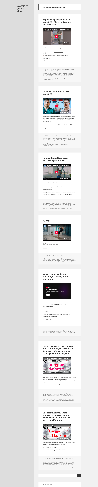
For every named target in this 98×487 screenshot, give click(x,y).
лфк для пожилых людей (68, 74)
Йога (55, 202)
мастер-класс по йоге (47, 207)
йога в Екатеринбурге (51, 205)
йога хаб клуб (69, 394)
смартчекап (45, 76)
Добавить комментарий (48, 79)
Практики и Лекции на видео (62, 202)
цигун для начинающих (67, 332)
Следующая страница (79, 475)
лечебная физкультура (56, 74)
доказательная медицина (61, 72)
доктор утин (72, 72)
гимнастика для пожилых (67, 70)
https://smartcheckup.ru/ (58, 51)
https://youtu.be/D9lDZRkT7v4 (59, 48)
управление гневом (47, 398)
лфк (62, 74)
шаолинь (74, 332)
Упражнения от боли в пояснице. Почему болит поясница (56, 276)
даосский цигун (46, 394)
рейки (44, 332)
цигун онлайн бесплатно (66, 399)
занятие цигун (52, 394)
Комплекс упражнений (64, 395)
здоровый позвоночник (54, 204)
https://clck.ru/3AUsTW (56, 119)
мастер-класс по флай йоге (57, 207)
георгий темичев (57, 70)
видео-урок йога (69, 203)
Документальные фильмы (61, 69)
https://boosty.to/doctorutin (62, 55)
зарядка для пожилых (47, 73)
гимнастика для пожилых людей (49, 72)
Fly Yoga (51, 202)
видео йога (63, 203)
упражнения (56, 332)
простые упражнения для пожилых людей (63, 75)
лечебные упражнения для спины (55, 396)
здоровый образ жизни (68, 73)
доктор (68, 72)
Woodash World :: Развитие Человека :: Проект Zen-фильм (23, 8)
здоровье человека (59, 394)
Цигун (44, 330)
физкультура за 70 (67, 78)
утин (52, 78)
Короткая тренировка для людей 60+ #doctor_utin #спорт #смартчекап (57, 22)
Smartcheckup (45, 70)
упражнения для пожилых (53, 76)
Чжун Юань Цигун (50, 400)
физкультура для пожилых (58, 78)
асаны (59, 203)
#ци (47, 330)
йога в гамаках (65, 204)
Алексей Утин (51, 70)
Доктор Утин (51, 69)
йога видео (58, 205)
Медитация (59, 331)
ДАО (64, 330)
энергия (44, 333)
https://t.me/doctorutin (52, 60)
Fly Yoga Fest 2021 (54, 203)
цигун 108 (49, 399)
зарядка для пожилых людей (57, 73)
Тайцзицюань (48, 332)
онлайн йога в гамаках (67, 207)
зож (74, 73)
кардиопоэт (49, 74)
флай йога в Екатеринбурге (55, 208)
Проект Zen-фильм (71, 69)
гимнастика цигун (59, 330)
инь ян (65, 394)
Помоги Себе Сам (50, 75)
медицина (45, 75)
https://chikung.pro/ (67, 304)
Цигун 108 (51, 328)
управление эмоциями (55, 398)
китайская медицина (55, 395)
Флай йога (47, 208)
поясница (72, 331)
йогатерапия (63, 205)
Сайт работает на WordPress (47, 484)
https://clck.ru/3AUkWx (47, 121)
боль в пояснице (52, 330)
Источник (45, 247)
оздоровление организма (67, 396)
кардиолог (45, 74)
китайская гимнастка (47, 395)
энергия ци (60, 400)
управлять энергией (64, 398)
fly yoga (48, 203)
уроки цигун (71, 398)
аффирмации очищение (55, 393)
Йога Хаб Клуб (52, 391)
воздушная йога (46, 204)
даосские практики (71, 393)
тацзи (52, 332)
